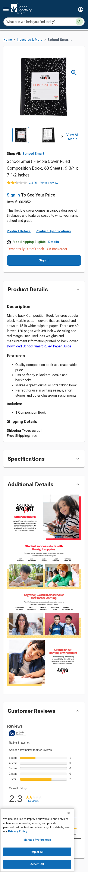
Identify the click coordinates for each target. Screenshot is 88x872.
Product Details (19, 231)
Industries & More (29, 40)
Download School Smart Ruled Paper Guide (39, 346)
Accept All (37, 864)
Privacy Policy (17, 831)
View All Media (72, 137)
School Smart (33, 154)
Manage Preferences (37, 839)
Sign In (13, 195)
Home (7, 40)
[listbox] (34, 143)
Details (53, 242)
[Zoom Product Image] (74, 72)
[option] (20, 143)
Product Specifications (53, 231)
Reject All (37, 851)
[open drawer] (6, 9)
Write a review (49, 182)
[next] (62, 137)
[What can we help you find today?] (79, 21)
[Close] (68, 813)
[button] (81, 9)
